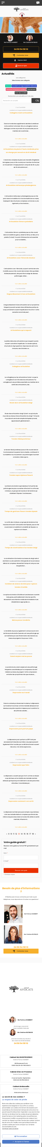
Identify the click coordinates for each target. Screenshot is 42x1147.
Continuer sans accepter (10, 1128)
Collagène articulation (21, 366)
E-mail (6, 861)
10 (11, 834)
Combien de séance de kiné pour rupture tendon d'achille (21, 585)
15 (24, 834)
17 (30, 834)
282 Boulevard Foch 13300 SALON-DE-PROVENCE (21, 1064)
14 (22, 834)
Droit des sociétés (21, 93)
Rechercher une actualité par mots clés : (21, 96)
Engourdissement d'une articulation (21, 294)
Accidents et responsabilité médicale (24, 86)
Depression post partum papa (21, 729)
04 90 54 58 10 (21, 49)
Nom (6, 853)
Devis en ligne (22, 66)
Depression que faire (21, 765)
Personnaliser (21, 1136)
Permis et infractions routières (16, 89)
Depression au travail (21, 693)
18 (33, 834)
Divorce (8, 86)
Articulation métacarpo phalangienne (21, 185)
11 (13, 834)
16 (27, 834)
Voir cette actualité (21, 139)
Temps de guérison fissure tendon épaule (21, 511)
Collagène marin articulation (21, 113)
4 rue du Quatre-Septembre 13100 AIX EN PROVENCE (21, 1079)
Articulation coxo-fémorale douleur (21, 258)
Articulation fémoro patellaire (21, 222)
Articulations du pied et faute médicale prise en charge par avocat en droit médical (21, 150)
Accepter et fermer (21, 1142)
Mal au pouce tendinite (21, 620)
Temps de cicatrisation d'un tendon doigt (21, 548)
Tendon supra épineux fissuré (21, 475)
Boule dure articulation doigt (21, 403)
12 (16, 834)
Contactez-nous (20, 55)
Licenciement (31, 89)
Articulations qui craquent (21, 330)
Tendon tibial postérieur (21, 439)
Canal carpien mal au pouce (21, 656)
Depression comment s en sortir (21, 801)
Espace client (20, 60)
